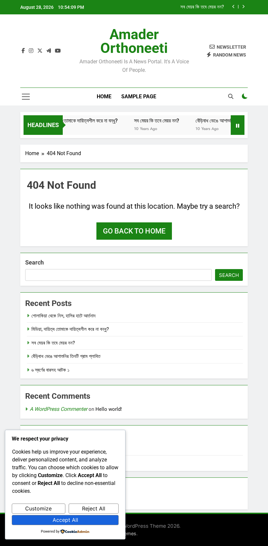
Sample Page (138, 96)
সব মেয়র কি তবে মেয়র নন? (202, 7)
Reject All (93, 508)
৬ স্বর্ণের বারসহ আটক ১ (50, 370)
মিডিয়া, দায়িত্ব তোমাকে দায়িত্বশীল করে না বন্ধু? (73, 121)
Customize (38, 508)
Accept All (65, 520)
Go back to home (134, 231)
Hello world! (108, 409)
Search (34, 262)
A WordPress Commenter (58, 409)
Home (104, 96)
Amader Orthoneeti (134, 41)
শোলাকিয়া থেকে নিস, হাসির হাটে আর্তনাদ (63, 316)
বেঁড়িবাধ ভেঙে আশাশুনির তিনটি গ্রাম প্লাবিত (228, 121)
